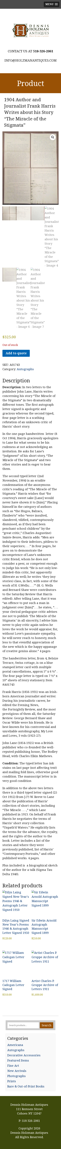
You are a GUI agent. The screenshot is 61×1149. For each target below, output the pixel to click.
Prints (11, 1081)
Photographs (16, 1076)
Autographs (25, 369)
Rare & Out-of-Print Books (25, 1086)
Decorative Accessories (24, 1055)
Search (46, 1025)
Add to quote (16, 353)
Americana (15, 1045)
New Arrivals (16, 1071)
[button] (53, 137)
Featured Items (18, 1060)
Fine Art (13, 1066)
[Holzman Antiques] (30, 30)
